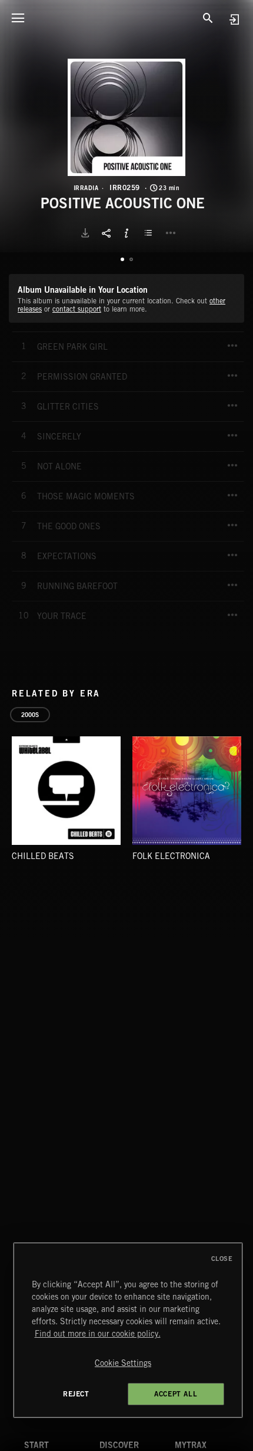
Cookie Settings (123, 1363)
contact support (76, 309)
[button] (126, 117)
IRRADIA (86, 187)
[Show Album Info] (126, 233)
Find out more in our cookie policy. (98, 1333)
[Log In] (234, 19)
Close (222, 1258)
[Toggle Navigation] (17, 17)
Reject (76, 1393)
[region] (128, 1330)
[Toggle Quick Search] (207, 17)
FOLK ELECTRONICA (171, 856)
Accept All (175, 1393)
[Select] (150, 233)
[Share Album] (106, 233)
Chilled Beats (43, 856)
